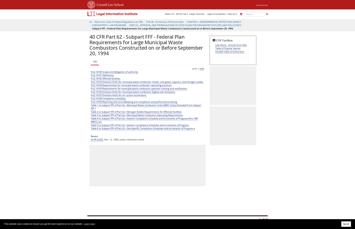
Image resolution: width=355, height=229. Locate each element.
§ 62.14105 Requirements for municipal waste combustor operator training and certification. (139, 88)
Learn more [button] (89, 224)
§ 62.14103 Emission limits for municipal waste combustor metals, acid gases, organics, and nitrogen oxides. (147, 81)
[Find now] (267, 14)
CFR (95, 61)
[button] (267, 14)
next (202, 68)
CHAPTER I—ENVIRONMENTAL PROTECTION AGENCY (214, 21)
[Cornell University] (91, 4)
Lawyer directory (197, 14)
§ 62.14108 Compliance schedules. (108, 98)
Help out (232, 14)
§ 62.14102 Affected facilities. (106, 78)
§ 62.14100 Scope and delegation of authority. (114, 71)
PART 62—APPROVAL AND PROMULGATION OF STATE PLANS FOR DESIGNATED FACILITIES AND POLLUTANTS (185, 25)
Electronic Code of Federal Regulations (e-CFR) (119, 21)
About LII (169, 14)
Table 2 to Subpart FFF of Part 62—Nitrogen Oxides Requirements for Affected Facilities (136, 111)
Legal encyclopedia (216, 14)
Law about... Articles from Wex (231, 45)
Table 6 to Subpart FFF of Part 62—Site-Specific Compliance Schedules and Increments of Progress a (143, 128)
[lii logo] (119, 14)
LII (90, 21)
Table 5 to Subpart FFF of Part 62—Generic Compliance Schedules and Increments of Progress (140, 125)
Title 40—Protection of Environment (165, 21)
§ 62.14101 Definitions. (102, 75)
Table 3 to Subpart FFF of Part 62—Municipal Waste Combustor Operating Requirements (137, 115)
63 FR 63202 (97, 139)
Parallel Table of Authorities (229, 51)
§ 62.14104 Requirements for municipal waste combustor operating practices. (131, 85)
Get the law (181, 14)
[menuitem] (168, 14)
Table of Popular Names (227, 48)
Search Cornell (262, 5)
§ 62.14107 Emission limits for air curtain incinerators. (119, 95)
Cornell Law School (109, 4)
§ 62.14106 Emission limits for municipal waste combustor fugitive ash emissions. (133, 91)
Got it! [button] (346, 224)
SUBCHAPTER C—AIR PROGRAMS (109, 25)
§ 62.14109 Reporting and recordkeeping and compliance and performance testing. (134, 101)
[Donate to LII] (241, 14)
